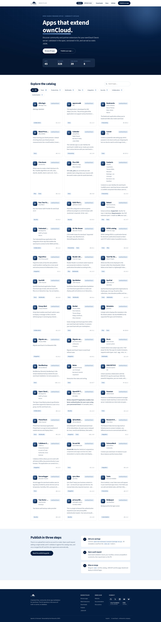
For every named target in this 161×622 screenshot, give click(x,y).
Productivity (55, 90)
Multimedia (69, 90)
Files (80, 90)
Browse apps (84, 599)
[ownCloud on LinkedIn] (119, 599)
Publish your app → (67, 51)
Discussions (98, 605)
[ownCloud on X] (115, 599)
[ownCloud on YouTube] (124, 599)
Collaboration (117, 90)
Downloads (99, 3)
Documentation (99, 602)
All (34, 90)
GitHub (113, 3)
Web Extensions (85, 602)
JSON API (83, 611)
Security (104, 90)
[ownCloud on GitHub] (111, 599)
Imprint (107, 618)
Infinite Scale (88, 3)
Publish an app (124, 3)
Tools (43, 90)
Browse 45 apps (50, 51)
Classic (80, 3)
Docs (106, 3)
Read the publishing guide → (42, 553)
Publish (83, 608)
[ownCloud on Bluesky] (128, 599)
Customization (37, 95)
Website (97, 599)
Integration (91, 90)
